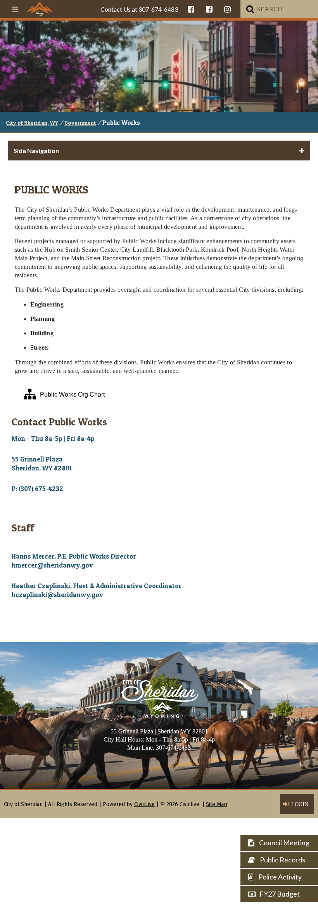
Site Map (216, 804)
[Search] (250, 9)
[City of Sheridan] (39, 9)
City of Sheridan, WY (32, 122)
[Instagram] (227, 9)
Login (299, 804)
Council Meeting (283, 842)
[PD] (209, 9)
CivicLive (144, 804)
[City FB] (191, 9)
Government (80, 122)
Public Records (282, 859)
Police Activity (279, 876)
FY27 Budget (279, 894)
